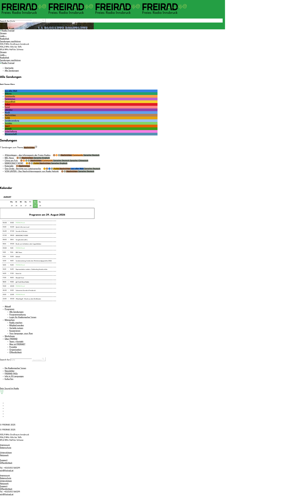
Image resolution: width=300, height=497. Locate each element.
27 (26, 205)
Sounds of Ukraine (21, 231)
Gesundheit (10, 102)
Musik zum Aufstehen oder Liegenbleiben (28, 244)
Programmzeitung (17, 315)
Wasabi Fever (20, 278)
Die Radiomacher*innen (15, 368)
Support (3, 460)
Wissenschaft (11, 134)
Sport (7, 126)
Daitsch (18, 256)
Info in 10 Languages (14, 376)
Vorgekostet (19, 240)
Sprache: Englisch (41, 158)
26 (21, 205)
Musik (7, 113)
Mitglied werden (16, 325)
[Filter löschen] (36, 148)
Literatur (9, 110)
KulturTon (9, 379)
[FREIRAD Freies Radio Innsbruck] (94, 15)
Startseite (9, 68)
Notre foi (18, 273)
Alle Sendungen (12, 71)
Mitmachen (10, 320)
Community (10, 96)
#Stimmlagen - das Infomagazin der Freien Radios (28, 155)
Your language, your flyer (21, 334)
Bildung (8, 94)
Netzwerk (4, 455)
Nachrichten (10, 115)
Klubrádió (9, 166)
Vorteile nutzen (16, 328)
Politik (7, 118)
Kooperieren (14, 331)
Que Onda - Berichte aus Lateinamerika (23, 169)
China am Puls (11, 161)
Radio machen (15, 323)
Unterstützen (6, 453)
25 (16, 205)
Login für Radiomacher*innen (22, 317)
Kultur (7, 104)
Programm (9, 309)
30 (40, 205)
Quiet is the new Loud (22, 227)
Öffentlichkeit (15, 352)
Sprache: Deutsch (91, 155)
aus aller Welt (11, 91)
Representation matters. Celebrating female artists (31, 269)
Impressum (5, 445)
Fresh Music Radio (23, 282)
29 (35, 206)
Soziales (8, 123)
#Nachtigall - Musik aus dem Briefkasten (28, 299)
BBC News (9, 158)
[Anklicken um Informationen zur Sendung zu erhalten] (54, 223)
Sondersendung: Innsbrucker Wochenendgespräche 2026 (34, 261)
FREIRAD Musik (20, 222)
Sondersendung (12, 121)
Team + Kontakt (16, 342)
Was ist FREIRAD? (17, 344)
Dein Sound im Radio (9, 389)
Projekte (13, 347)
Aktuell (8, 307)
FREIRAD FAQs (11, 374)
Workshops (10, 336)
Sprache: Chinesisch (78, 161)
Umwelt (8, 129)
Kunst (7, 107)
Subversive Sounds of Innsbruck (26, 290)
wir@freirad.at (6, 471)
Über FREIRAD (11, 339)
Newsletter (10, 371)
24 (12, 205)
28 (30, 205)
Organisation (15, 350)
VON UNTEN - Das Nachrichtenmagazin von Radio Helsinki (32, 171)
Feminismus (10, 99)
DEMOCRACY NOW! (14, 163)
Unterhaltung (11, 131)
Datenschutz (5, 448)
